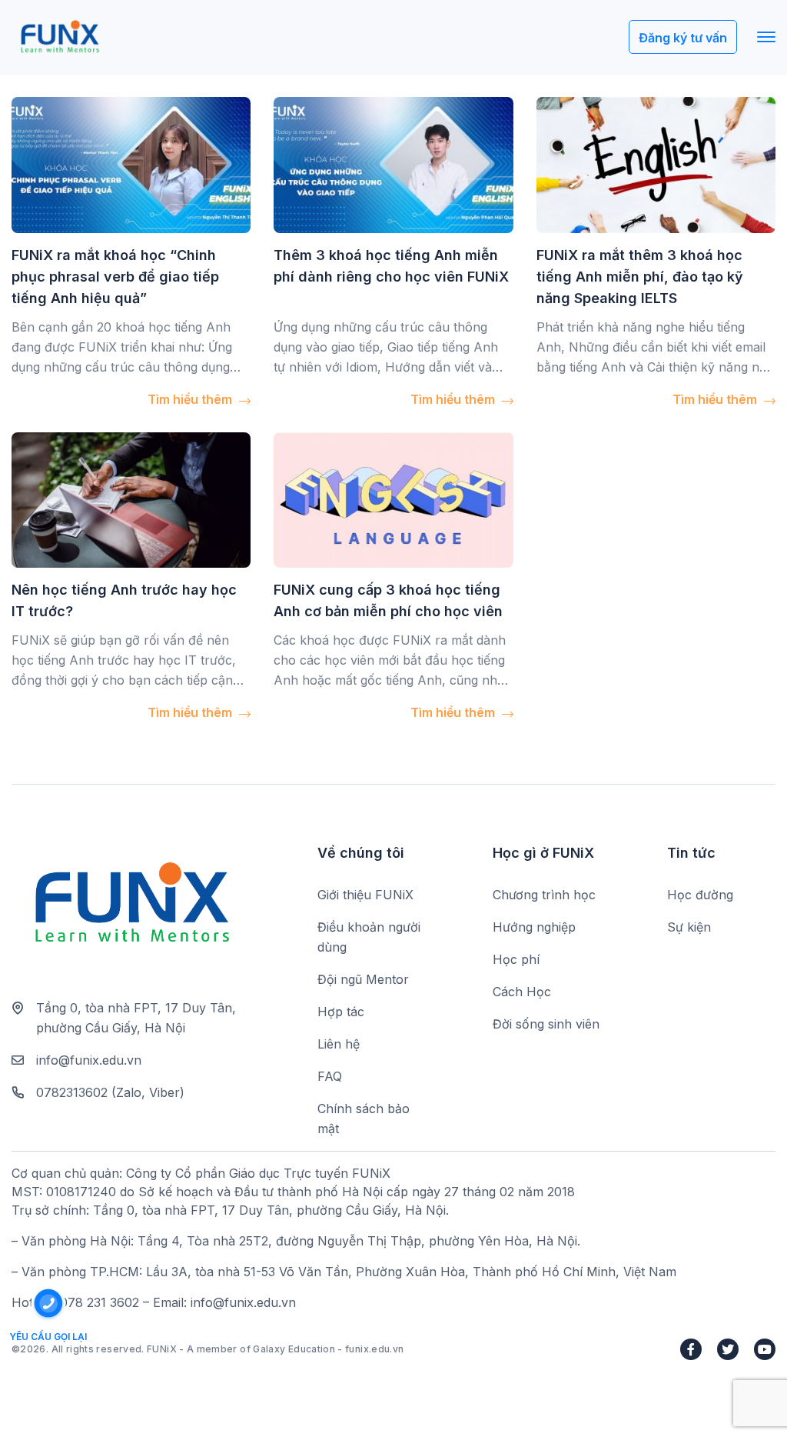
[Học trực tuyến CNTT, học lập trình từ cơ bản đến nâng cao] (60, 37)
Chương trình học (544, 894)
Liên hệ (338, 1044)
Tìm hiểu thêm (191, 399)
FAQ (329, 1076)
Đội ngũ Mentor (363, 979)
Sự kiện (689, 927)
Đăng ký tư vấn (683, 37)
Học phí (516, 959)
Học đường (700, 894)
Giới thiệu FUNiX (365, 894)
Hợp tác (340, 1011)
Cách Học (522, 991)
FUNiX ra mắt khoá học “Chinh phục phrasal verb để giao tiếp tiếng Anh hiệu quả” (115, 276)
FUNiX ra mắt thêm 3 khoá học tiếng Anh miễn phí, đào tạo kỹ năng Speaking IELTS (639, 276)
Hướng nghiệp (534, 927)
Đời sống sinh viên (546, 1024)
